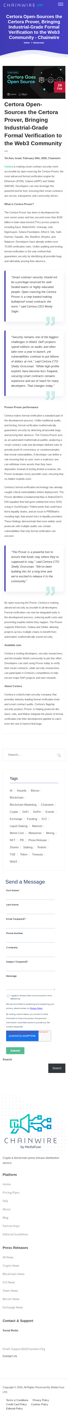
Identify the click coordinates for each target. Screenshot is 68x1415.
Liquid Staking (19, 826)
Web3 (13, 861)
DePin (37, 811)
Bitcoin (35, 790)
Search (7, 1059)
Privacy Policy (41, 1400)
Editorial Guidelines (15, 1234)
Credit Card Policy (16, 1404)
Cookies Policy (39, 1404)
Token (24, 854)
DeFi (25, 811)
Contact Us (10, 1356)
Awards (21, 790)
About (7, 1209)
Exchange (16, 818)
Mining (50, 833)
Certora (8, 166)
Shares (14, 847)
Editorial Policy (14, 1408)
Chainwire (47, 804)
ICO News (9, 1282)
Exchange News (13, 1307)
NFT (12, 840)
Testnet (41, 847)
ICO (44, 818)
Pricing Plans (11, 1192)
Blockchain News (14, 1274)
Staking (28, 847)
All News (8, 1257)
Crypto (14, 811)
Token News (10, 1291)
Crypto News (11, 1266)
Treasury (37, 854)
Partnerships (11, 1226)
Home (27, 43)
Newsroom (38, 43)
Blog (5, 1218)
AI (11, 790)
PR (22, 840)
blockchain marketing (23, 804)
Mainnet (37, 826)
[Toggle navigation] (60, 4)
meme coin (17, 833)
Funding (32, 818)
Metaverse (35, 833)
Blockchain (17, 797)
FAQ (5, 1201)
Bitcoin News (11, 1299)
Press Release (37, 840)
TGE (13, 854)
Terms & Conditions (17, 1400)
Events (50, 811)
